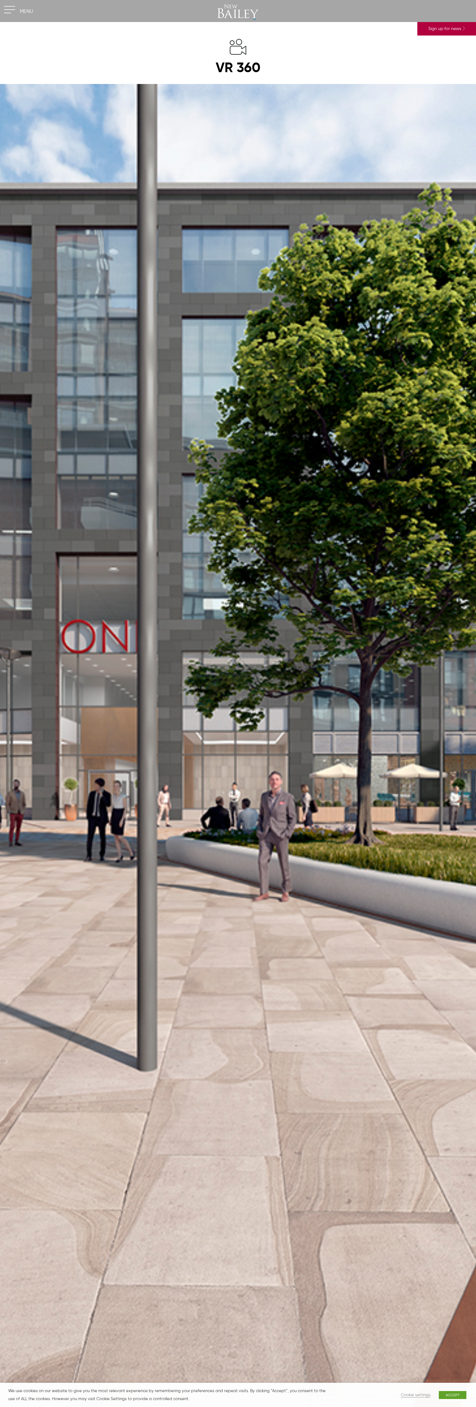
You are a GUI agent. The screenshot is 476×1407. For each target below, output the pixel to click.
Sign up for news (445, 28)
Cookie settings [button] (416, 1394)
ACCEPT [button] (452, 1395)
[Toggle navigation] (9, 10)
